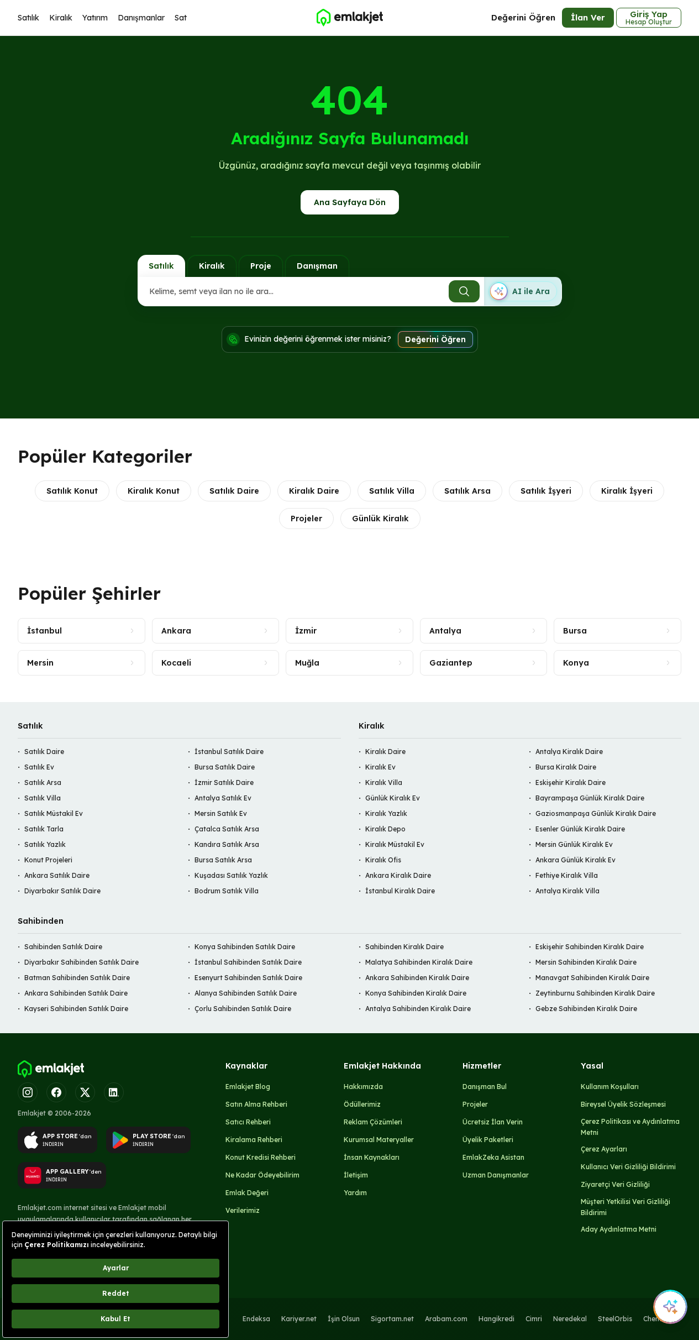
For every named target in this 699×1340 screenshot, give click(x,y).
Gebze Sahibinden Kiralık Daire (586, 1008)
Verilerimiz (242, 1210)
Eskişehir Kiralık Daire (570, 782)
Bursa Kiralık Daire (565, 767)
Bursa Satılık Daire (225, 767)
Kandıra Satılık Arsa (227, 844)
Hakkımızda (363, 1086)
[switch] (522, 291)
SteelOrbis (615, 1319)
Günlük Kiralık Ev (392, 798)
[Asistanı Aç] (670, 1306)
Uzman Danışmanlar (496, 1175)
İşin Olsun (344, 1319)
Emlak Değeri (247, 1193)
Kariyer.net (299, 1319)
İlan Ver (588, 17)
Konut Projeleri (48, 860)
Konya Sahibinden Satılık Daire (245, 947)
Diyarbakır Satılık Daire (62, 891)
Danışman (317, 266)
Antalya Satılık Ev (223, 798)
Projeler (306, 519)
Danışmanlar (141, 18)
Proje (260, 266)
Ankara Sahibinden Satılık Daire (76, 993)
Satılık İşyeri (546, 491)
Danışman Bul (485, 1086)
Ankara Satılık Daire (57, 875)
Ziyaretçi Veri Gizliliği (615, 1184)
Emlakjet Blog (247, 1086)
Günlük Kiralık (380, 519)
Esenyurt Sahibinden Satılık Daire (248, 977)
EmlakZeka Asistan (493, 1157)
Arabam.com (446, 1319)
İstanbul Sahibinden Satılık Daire (248, 962)
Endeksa (256, 1319)
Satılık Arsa (467, 491)
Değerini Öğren (523, 17)
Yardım (355, 1193)
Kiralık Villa (383, 782)
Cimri (533, 1319)
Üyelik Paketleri (488, 1139)
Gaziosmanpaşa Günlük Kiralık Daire (595, 813)
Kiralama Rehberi (253, 1139)
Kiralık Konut (154, 491)
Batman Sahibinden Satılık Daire (77, 977)
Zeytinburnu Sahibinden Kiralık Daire (595, 993)
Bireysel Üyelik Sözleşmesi (623, 1104)
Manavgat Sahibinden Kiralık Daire (592, 977)
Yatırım (95, 18)
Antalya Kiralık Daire (569, 751)
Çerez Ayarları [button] (604, 1149)
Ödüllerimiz (362, 1104)
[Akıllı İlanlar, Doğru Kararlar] (349, 18)
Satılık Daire (234, 491)
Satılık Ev (39, 767)
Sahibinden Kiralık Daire (404, 947)
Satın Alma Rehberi (256, 1104)
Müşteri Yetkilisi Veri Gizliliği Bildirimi (625, 1207)
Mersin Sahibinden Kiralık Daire (586, 962)
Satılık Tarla (44, 829)
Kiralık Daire (314, 491)
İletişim (356, 1175)
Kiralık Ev (380, 767)
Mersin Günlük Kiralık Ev (574, 844)
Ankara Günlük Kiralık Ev (575, 860)
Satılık (28, 18)
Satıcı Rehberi (248, 1122)
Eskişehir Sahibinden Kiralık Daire (589, 947)
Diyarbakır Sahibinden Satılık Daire (81, 962)
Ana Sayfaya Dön (350, 202)
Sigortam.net (392, 1319)
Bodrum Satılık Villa (227, 891)
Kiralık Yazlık (386, 813)
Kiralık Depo (385, 829)
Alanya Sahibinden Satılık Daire (246, 993)
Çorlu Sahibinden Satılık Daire (243, 1008)
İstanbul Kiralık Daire (400, 891)
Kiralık (60, 18)
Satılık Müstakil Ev (53, 813)
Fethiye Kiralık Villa (566, 875)
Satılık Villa (391, 491)
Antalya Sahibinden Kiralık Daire (418, 1008)
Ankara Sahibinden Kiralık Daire (417, 977)
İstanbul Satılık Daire (229, 751)
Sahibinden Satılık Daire (63, 947)
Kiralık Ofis (383, 860)
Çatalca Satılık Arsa (227, 829)
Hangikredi (496, 1319)
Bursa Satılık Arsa (223, 860)
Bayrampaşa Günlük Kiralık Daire (589, 798)
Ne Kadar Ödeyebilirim (262, 1175)
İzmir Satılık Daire (224, 782)
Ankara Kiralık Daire (398, 875)
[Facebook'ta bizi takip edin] (56, 1092)
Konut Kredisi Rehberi (260, 1157)
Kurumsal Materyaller (379, 1139)
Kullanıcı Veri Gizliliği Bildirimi (628, 1167)
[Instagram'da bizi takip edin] (28, 1092)
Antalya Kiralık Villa (567, 891)
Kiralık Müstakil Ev (394, 844)
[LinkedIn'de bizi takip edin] (114, 1092)
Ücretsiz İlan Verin (493, 1122)
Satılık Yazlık (45, 844)
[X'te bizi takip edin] (85, 1092)
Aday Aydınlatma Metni (618, 1229)
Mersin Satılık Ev (221, 813)
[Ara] (464, 291)
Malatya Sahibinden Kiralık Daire (418, 962)
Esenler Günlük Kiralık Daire (580, 829)
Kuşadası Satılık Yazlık (231, 875)
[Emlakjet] (51, 1069)
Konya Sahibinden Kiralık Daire (415, 993)
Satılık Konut (72, 491)
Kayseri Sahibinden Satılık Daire (76, 1008)
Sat (181, 18)
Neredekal (570, 1319)
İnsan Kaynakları (372, 1157)
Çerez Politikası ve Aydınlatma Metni (630, 1127)
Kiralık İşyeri (627, 491)
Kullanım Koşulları (610, 1086)
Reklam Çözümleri (373, 1122)
